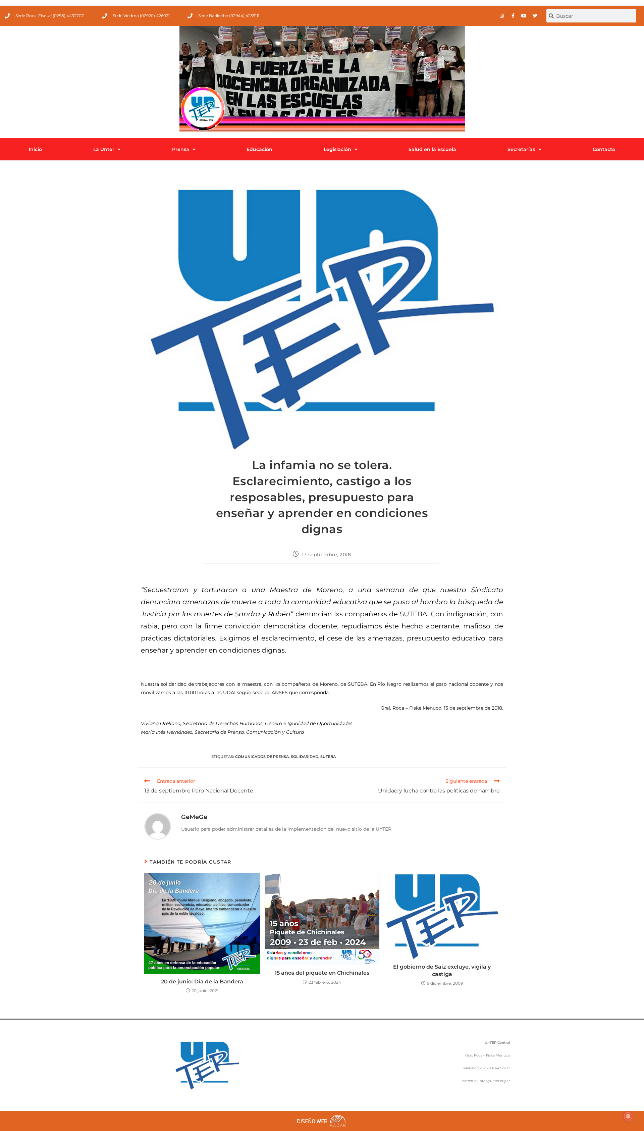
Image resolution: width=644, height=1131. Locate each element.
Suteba (328, 756)
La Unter (103, 149)
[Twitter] (535, 15)
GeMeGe (194, 817)
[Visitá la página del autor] (157, 826)
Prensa (180, 149)
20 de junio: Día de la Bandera (202, 981)
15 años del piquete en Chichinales (322, 973)
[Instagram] (501, 15)
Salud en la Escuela (432, 149)
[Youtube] (524, 15)
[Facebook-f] (513, 15)
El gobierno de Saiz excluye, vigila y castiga (442, 970)
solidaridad (304, 756)
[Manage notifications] (628, 1116)
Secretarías (521, 149)
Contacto (604, 149)
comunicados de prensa (262, 756)
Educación (259, 149)
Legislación (337, 149)
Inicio (35, 149)
